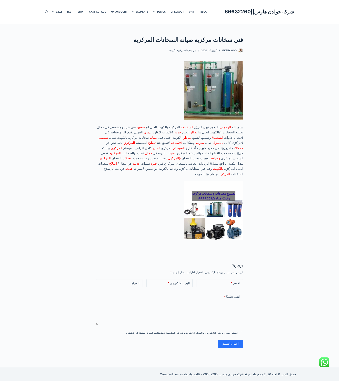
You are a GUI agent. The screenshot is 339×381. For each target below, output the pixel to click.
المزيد (59, 11)
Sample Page (97, 11)
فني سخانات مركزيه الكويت (183, 50)
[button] (154, 11)
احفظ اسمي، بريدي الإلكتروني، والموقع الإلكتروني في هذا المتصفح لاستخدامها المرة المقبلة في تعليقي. (182, 332)
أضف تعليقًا (232, 296)
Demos (161, 11)
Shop (81, 11)
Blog (203, 11)
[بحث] (46, 11)
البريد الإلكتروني (179, 283)
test (70, 11)
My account (119, 11)
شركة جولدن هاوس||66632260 (259, 12)
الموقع (135, 283)
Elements (142, 11)
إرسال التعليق (230, 343)
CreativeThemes (171, 374)
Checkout (177, 11)
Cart (192, 11)
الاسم (235, 283)
